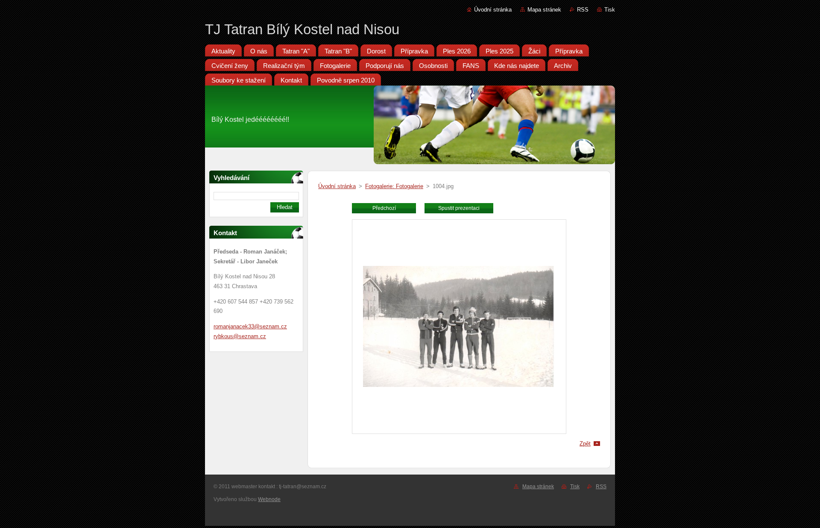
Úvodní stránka (493, 9)
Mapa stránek (544, 9)
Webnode (269, 499)
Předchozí (384, 208)
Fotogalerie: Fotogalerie (394, 186)
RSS (583, 9)
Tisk (609, 9)
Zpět (585, 443)
